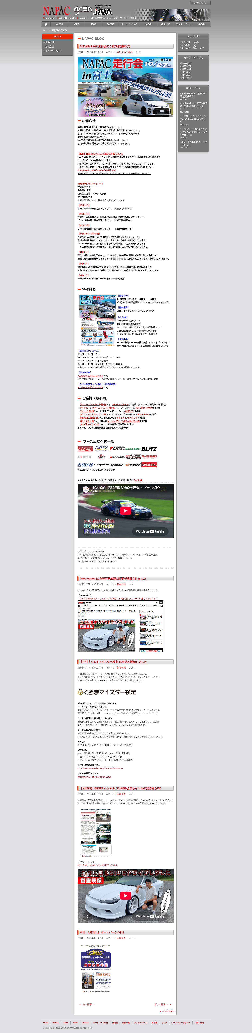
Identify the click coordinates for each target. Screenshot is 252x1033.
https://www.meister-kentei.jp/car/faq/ (94, 777)
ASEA (65, 1022)
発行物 (154, 1022)
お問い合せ (199, 1022)
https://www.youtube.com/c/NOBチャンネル (97, 865)
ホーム (46, 30)
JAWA (75, 1022)
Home (45, 1022)
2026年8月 (186, 63)
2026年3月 (186, 78)
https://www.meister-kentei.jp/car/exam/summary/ (100, 768)
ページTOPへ (168, 1011)
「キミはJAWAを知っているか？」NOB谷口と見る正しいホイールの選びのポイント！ (118, 598)
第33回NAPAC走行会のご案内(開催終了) (105, 46)
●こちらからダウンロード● (90, 387)
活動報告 (49, 46)
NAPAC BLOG (59, 30)
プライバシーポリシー (180, 1022)
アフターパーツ (140, 1022)
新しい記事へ (161, 1004)
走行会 (115, 1022)
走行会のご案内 (53, 51)
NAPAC (55, 1022)
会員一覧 (126, 1022)
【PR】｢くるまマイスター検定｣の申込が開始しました (113, 661)
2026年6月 (186, 69)
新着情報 (49, 42)
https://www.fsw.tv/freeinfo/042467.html (97, 170)
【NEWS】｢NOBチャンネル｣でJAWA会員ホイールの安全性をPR (120, 788)
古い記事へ (88, 1004)
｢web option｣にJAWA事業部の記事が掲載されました (113, 578)
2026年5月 (186, 72)
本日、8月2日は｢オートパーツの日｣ (102, 932)
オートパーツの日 (100, 1022)
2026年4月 (186, 75)
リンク (164, 1022)
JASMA (85, 1022)
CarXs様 (138, 480)
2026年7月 (186, 66)
